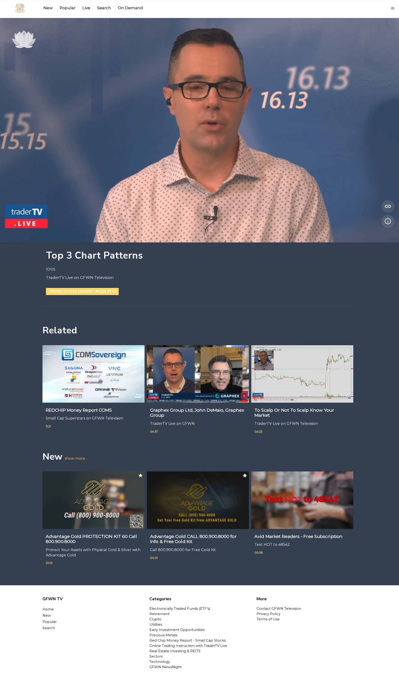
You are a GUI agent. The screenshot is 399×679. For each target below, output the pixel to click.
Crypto (155, 619)
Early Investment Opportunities (177, 630)
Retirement (159, 614)
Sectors (156, 656)
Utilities (155, 624)
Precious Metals (163, 635)
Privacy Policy (268, 614)
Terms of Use (268, 619)
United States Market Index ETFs (82, 291)
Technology (159, 661)
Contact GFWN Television (279, 608)
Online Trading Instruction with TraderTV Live (188, 645)
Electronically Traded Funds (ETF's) (179, 608)
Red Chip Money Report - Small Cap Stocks (187, 640)
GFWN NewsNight (165, 667)
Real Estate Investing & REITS (174, 651)
